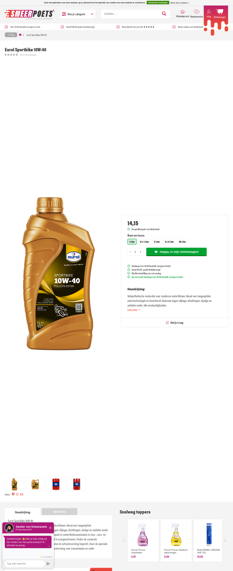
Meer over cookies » (180, 3)
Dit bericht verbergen (158, 3)
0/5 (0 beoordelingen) (28, 54)
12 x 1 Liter (144, 241)
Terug (12, 34)
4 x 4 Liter (169, 241)
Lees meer (132, 309)
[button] (14, 484)
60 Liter (182, 241)
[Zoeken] (164, 13)
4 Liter (157, 241)
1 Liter (132, 241)
